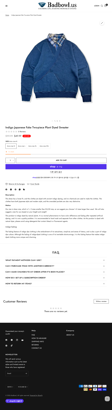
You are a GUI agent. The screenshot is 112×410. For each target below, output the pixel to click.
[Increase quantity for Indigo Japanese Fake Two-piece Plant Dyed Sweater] (13, 160)
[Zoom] (102, 23)
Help (34, 330)
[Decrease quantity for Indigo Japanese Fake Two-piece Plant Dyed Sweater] (7, 160)
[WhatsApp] (20, 189)
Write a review (101, 301)
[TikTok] (13, 345)
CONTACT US (37, 348)
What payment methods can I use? (23, 260)
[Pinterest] (16, 189)
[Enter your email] (26, 373)
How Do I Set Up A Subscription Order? (25, 277)
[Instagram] (18, 340)
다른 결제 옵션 (56, 172)
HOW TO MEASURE (39, 338)
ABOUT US (70, 335)
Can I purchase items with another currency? (29, 266)
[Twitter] (13, 340)
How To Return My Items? (18, 283)
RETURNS (35, 345)
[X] (11, 189)
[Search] (102, 6)
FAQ (33, 335)
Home (7, 15)
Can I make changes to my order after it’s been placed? (35, 272)
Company (70, 330)
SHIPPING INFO (38, 341)
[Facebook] (6, 189)
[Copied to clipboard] (24, 189)
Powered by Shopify (36, 395)
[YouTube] (24, 340)
